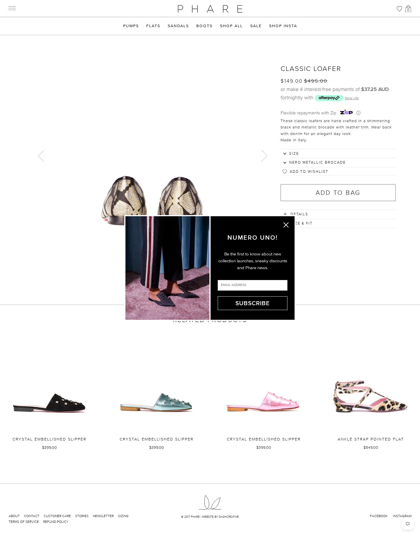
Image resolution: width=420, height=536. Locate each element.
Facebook (379, 516)
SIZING (123, 516)
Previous (41, 155)
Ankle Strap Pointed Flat (371, 439)
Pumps (131, 26)
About (14, 516)
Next (263, 155)
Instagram (402, 516)
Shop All (231, 26)
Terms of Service (24, 522)
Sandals (178, 26)
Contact (31, 516)
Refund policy (55, 522)
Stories (82, 516)
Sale (256, 26)
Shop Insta (283, 26)
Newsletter (103, 516)
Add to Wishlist (309, 171)
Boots (204, 26)
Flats (153, 26)
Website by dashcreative (220, 516)
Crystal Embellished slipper (49, 439)
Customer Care (57, 516)
